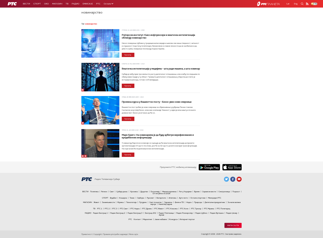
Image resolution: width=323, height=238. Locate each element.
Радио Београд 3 (135, 213)
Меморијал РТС (214, 198)
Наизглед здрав (165, 204)
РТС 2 (107, 208)
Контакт (137, 219)
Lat (287, 3)
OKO (46, 3)
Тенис (132, 198)
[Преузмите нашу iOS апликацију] (232, 167)
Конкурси (173, 219)
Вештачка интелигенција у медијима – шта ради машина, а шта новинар (161, 68)
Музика (120, 202)
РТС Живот (159, 208)
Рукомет (150, 198)
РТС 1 (99, 208)
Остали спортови (197, 198)
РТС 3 (114, 208)
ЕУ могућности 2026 (161, 193)
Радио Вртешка (217, 213)
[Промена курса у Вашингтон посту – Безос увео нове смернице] (100, 110)
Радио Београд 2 (117, 213)
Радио (75, 3)
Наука (189, 202)
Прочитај (127, 55)
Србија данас (122, 191)
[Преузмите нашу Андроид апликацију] (209, 167)
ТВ (67, 3)
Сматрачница (224, 191)
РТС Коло (184, 208)
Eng (296, 3)
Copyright (97, 234)
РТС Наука (135, 208)
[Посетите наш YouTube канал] (239, 179)
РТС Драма (147, 208)
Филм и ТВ (179, 202)
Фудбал (113, 198)
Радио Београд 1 (100, 213)
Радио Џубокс (201, 213)
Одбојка (140, 198)
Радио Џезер (231, 213)
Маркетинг (147, 219)
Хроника (134, 191)
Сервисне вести (209, 191)
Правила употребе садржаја (115, 234)
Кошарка (123, 198)
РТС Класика (172, 208)
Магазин (57, 3)
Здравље (168, 202)
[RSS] (307, 4)
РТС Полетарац (223, 208)
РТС (98, 3)
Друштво (144, 191)
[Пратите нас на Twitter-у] (226, 179)
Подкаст (236, 191)
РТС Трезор (196, 208)
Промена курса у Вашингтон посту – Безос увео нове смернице (157, 101)
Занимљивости (108, 202)
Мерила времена (169, 191)
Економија (155, 191)
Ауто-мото (183, 198)
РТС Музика (209, 208)
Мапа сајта (233, 225)
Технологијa (131, 202)
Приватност (86, 234)
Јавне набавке (160, 219)
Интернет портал (187, 219)
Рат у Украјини (185, 191)
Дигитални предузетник (215, 202)
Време (197, 191)
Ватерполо (161, 198)
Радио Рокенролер (184, 213)
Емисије (88, 3)
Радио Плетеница (166, 213)
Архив (161, 215)
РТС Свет (124, 208)
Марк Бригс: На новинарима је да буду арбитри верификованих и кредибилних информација (158, 136)
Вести (26, 3)
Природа (198, 202)
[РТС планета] (268, 4)
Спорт (37, 3)
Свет (112, 191)
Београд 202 (150, 213)
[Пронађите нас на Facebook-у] (232, 179)
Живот (96, 202)
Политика (94, 191)
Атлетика (172, 198)
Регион (104, 191)
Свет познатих (155, 202)
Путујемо (143, 202)
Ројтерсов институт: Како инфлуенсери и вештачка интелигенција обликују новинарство (158, 36)
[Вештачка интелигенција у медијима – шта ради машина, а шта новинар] (100, 77)
